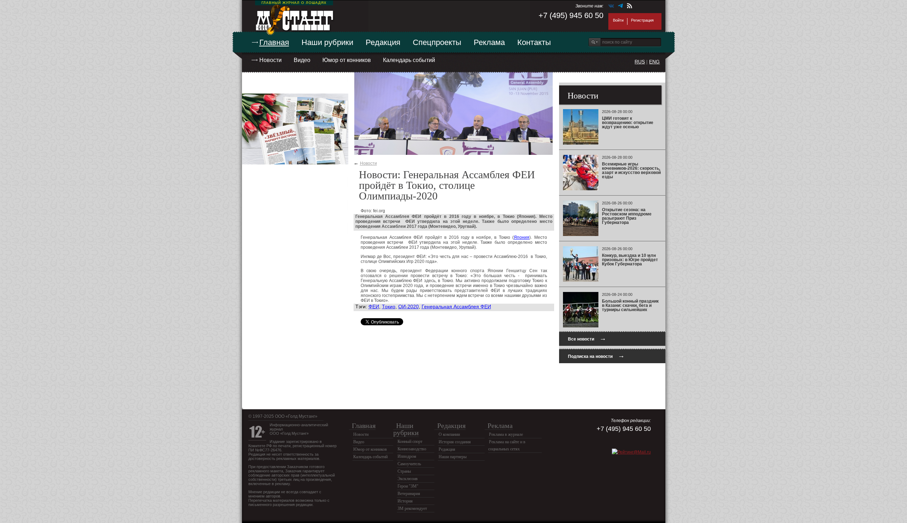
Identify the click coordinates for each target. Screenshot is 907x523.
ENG (654, 61)
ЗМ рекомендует (412, 508)
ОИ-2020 (408, 306)
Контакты (534, 42)
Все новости (587, 338)
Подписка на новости (596, 355)
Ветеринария (409, 493)
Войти (618, 20)
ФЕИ (373, 306)
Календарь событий (409, 60)
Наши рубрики (327, 42)
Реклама (489, 42)
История (405, 501)
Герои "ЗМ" (408, 486)
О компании (449, 434)
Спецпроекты (437, 42)
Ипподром (407, 456)
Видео (302, 60)
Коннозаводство (412, 448)
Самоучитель (409, 463)
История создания (455, 441)
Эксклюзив (408, 478)
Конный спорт (410, 441)
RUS (640, 61)
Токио (388, 306)
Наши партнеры (453, 456)
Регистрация (642, 20)
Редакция (383, 42)
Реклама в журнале (506, 434)
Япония (521, 237)
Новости (270, 60)
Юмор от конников (346, 60)
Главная (274, 42)
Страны (404, 471)
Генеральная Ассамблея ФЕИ (456, 306)
